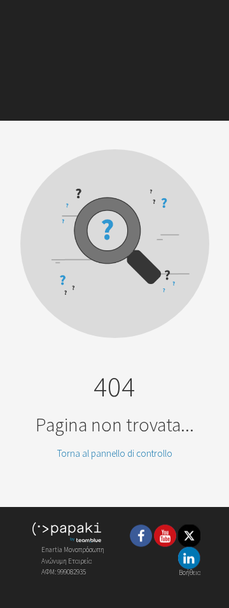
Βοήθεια (189, 571)
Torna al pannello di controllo (114, 453)
